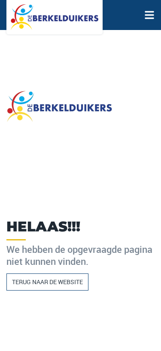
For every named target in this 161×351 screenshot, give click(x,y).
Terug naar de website (47, 282)
